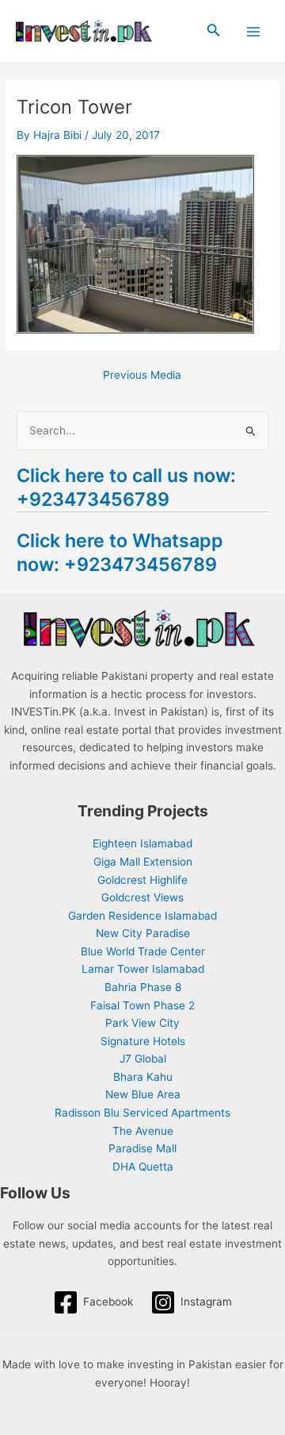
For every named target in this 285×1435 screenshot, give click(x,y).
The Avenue (142, 1130)
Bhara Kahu (143, 1076)
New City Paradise (143, 933)
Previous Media (142, 375)
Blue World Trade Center (143, 951)
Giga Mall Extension (142, 861)
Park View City (142, 1022)
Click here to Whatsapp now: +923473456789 (120, 552)
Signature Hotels (143, 1041)
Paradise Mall (142, 1148)
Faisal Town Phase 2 (142, 1005)
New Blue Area (142, 1094)
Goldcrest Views (142, 897)
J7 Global (143, 1058)
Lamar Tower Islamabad (143, 968)
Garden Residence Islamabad (142, 915)
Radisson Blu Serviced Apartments (142, 1112)
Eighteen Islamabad (142, 843)
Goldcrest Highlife (142, 880)
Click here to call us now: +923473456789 (126, 487)
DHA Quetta (142, 1166)
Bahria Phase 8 (142, 987)
